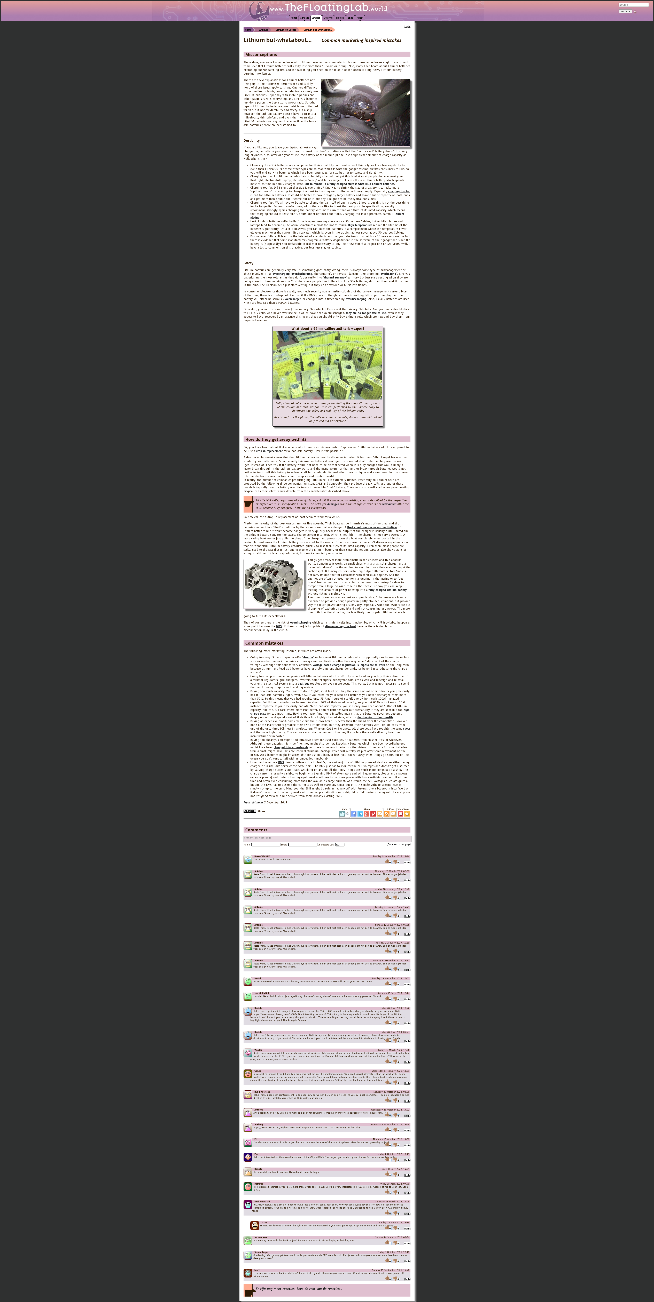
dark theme (625, 11)
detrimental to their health (375, 717)
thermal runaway (335, 277)
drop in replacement (269, 451)
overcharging (281, 274)
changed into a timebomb (291, 747)
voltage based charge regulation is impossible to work (349, 665)
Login (407, 26)
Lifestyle (328, 18)
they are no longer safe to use (366, 313)
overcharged (293, 299)
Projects (340, 18)
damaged (333, 504)
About (360, 18)
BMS (279, 626)
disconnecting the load (340, 626)
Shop (350, 18)
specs (406, 729)
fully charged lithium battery (388, 590)
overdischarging (301, 274)
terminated (389, 504)
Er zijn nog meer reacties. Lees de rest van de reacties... (298, 1289)
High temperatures (360, 225)
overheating (388, 274)
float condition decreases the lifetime (372, 527)
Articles (316, 18)
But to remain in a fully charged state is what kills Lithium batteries (349, 184)
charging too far (399, 191)
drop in (308, 657)
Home (294, 18)
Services (304, 18)
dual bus (303, 684)
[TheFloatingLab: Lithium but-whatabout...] (407, 814)
